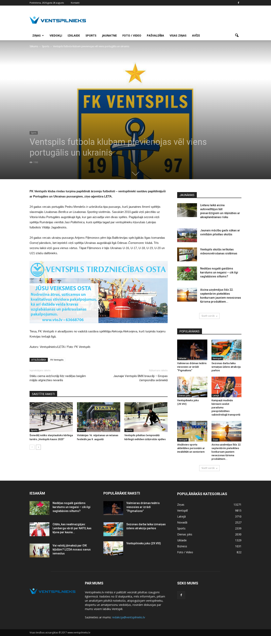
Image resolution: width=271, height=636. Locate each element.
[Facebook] (238, 2)
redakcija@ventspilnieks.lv (128, 617)
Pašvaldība (155, 35)
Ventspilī (217, 358)
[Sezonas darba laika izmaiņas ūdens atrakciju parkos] (226, 350)
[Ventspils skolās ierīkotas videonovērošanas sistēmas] (187, 254)
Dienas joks (184, 395)
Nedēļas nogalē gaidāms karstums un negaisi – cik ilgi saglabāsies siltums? (219, 272)
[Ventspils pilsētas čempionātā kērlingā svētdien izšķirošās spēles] (146, 417)
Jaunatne (109, 35)
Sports (91, 35)
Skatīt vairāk (208, 316)
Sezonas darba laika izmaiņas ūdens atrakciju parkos (226, 367)
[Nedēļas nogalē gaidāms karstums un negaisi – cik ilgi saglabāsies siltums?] (187, 273)
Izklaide (74, 35)
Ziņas (36, 35)
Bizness (182, 546)
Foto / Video (131, 35)
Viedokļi (56, 35)
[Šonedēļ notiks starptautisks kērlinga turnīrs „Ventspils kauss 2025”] (51, 417)
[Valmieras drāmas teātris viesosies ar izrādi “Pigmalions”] (192, 350)
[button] (236, 35)
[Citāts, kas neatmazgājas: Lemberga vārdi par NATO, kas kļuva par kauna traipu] (39, 529)
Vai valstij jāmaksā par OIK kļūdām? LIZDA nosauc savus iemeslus (72, 549)
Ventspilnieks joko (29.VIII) (143, 543)
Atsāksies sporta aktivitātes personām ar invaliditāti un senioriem (191, 448)
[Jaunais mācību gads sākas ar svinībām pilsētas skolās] (187, 235)
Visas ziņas (178, 35)
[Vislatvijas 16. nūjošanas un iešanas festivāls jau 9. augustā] (98, 417)
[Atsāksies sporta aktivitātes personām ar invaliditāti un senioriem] (192, 431)
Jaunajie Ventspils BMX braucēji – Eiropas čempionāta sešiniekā (140, 378)
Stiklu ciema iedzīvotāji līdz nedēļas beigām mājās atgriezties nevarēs (58, 378)
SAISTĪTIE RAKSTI (43, 394)
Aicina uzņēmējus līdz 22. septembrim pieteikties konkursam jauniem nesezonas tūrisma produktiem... (226, 451)
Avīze (196, 35)
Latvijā (216, 395)
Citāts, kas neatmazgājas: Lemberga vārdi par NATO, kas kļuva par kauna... (72, 528)
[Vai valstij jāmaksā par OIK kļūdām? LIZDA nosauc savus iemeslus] (39, 550)
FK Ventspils (56, 359)
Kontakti (75, 2)
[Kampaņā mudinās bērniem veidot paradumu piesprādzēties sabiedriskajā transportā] (226, 387)
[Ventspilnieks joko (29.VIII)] (192, 387)
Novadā (182, 522)
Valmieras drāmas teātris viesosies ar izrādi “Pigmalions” (192, 367)
